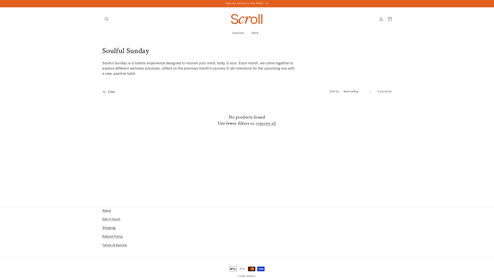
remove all (266, 123)
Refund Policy (112, 236)
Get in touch (111, 219)
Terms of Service (114, 245)
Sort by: (335, 91)
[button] (106, 19)
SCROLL (251, 276)
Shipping (109, 227)
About (106, 210)
